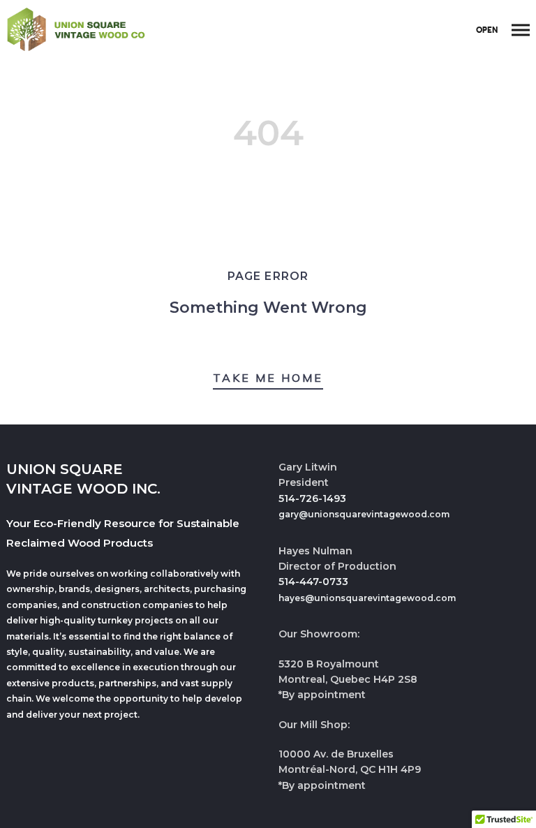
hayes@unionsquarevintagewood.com (367, 598)
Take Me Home (268, 378)
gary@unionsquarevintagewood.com (363, 514)
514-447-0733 (313, 581)
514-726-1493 (312, 498)
